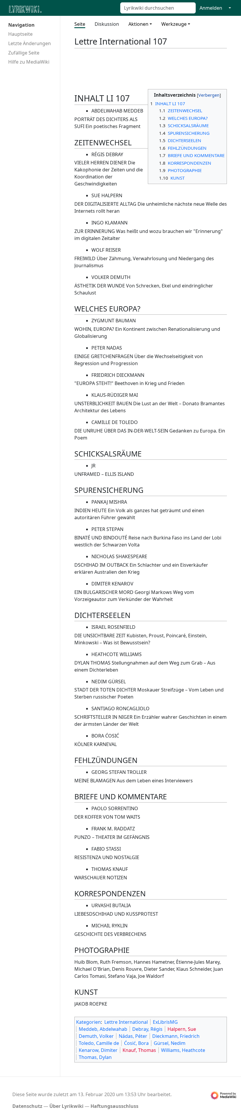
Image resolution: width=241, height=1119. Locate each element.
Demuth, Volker (96, 1036)
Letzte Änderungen (29, 43)
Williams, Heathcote (183, 1050)
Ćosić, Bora (136, 1043)
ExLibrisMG (165, 1022)
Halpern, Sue (182, 1029)
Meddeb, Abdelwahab (103, 1029)
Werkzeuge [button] (174, 24)
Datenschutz (27, 1106)
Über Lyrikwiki (66, 1106)
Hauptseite (20, 34)
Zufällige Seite (23, 53)
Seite (79, 24)
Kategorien (88, 1022)
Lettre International (126, 1022)
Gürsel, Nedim (169, 1043)
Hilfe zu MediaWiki (28, 62)
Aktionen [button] (138, 24)
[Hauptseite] (53, 8)
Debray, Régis (147, 1029)
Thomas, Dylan (95, 1057)
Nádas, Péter (133, 1036)
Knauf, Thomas (139, 1050)
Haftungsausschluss (114, 1106)
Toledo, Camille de (99, 1043)
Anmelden (211, 8)
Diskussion (107, 24)
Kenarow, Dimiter (98, 1050)
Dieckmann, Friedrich (176, 1036)
